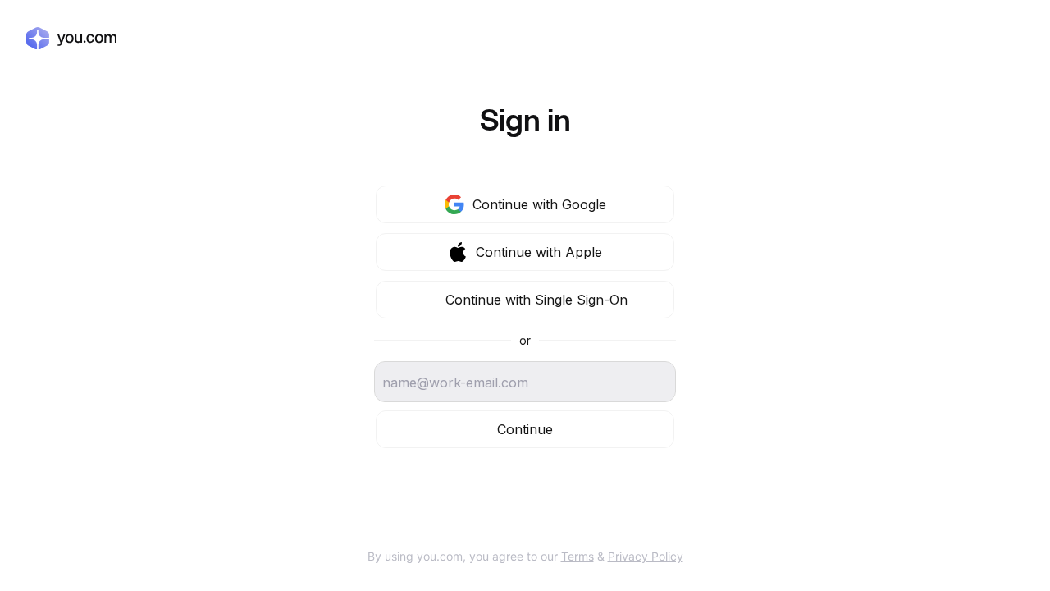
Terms (577, 556)
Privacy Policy (645, 556)
